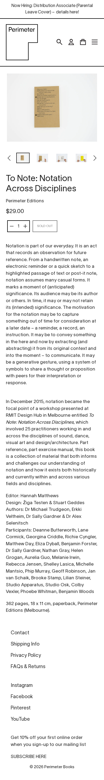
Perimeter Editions (25, 201)
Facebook (22, 697)
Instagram (22, 685)
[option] (23, 158)
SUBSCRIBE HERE (28, 757)
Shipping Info (25, 644)
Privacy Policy (26, 655)
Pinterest (21, 708)
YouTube (20, 719)
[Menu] (95, 42)
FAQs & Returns (28, 667)
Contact (20, 633)
